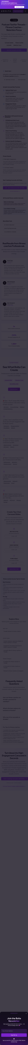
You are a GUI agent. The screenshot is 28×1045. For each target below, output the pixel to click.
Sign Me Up (14, 1035)
